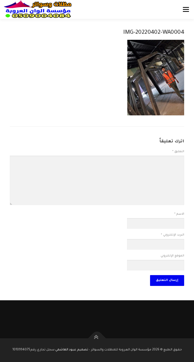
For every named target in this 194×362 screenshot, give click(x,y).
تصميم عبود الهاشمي (71, 350)
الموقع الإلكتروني (172, 256)
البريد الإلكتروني (172, 235)
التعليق (178, 151)
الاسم (179, 214)
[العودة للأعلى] (97, 338)
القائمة (185, 9)
